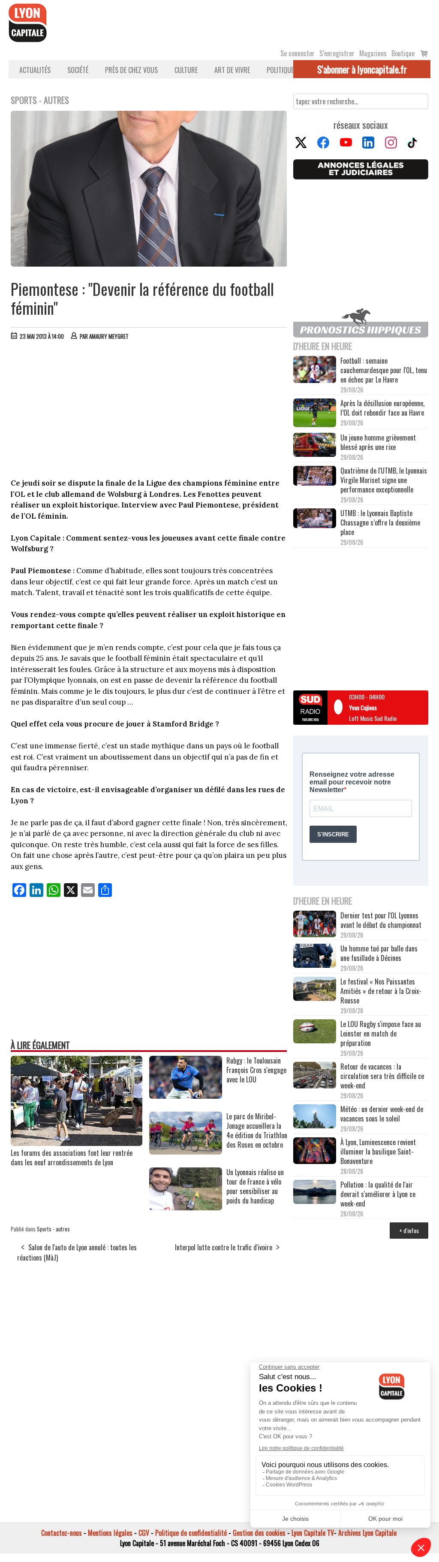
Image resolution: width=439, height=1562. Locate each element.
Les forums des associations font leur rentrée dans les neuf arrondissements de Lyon (71, 1157)
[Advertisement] (149, 411)
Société (77, 70)
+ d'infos (409, 1230)
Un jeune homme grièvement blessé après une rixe (378, 442)
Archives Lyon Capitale (367, 1533)
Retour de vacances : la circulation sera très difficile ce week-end (382, 1076)
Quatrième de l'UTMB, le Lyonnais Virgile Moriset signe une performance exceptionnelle (383, 480)
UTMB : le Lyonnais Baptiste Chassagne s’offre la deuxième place (380, 522)
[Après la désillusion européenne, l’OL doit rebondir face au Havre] (314, 413)
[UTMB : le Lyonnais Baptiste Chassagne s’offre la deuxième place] (314, 519)
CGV (143, 1533)
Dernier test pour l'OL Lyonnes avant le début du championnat (380, 920)
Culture (186, 70)
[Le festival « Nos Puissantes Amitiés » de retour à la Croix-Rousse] (314, 990)
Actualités (35, 70)
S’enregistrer (337, 53)
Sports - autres (53, 1229)
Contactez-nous (61, 1533)
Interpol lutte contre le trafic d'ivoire (223, 1247)
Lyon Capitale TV (313, 1533)
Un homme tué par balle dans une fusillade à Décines (379, 953)
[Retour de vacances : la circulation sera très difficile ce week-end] (314, 1076)
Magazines (373, 53)
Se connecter (297, 53)
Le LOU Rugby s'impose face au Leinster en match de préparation (380, 1033)
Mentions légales (110, 1533)
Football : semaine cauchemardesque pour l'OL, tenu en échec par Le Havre (383, 370)
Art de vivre (232, 70)
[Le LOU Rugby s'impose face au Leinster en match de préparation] (314, 1032)
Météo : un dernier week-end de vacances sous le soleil (381, 1113)
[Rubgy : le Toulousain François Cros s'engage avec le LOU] (185, 1096)
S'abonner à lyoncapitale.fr (362, 69)
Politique (280, 70)
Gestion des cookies (259, 1533)
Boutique (403, 53)
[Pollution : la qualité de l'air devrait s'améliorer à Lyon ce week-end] (314, 1193)
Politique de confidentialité (191, 1533)
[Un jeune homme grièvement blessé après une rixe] (314, 446)
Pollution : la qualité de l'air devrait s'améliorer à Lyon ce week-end (377, 1194)
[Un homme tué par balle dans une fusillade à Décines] (314, 956)
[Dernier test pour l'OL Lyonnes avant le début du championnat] (314, 925)
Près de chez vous (131, 70)
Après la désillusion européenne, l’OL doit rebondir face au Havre (382, 407)
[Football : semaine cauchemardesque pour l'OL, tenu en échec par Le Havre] (314, 370)
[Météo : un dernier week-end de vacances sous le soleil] (314, 1117)
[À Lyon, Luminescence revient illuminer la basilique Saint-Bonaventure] (314, 1151)
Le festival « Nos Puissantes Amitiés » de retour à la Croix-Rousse (380, 991)
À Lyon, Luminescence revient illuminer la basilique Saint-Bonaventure (378, 1151)
